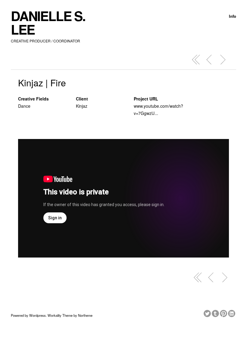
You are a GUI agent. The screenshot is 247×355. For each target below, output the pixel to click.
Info (232, 16)
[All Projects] (196, 59)
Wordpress (37, 315)
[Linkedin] (232, 313)
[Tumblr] (216, 313)
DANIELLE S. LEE (48, 22)
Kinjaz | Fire (42, 82)
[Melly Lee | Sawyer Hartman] (209, 59)
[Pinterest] (224, 313)
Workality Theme (60, 315)
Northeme (85, 315)
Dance (24, 106)
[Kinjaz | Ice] (222, 59)
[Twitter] (208, 313)
